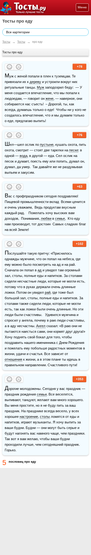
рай (47, 292)
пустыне (46, 144)
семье (60, 218)
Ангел (41, 326)
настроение (29, 417)
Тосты (6, 41)
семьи (42, 394)
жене (49, 98)
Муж (40, 87)
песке (73, 150)
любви (46, 218)
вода (23, 156)
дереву (35, 82)
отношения (13, 359)
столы (45, 417)
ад (40, 270)
